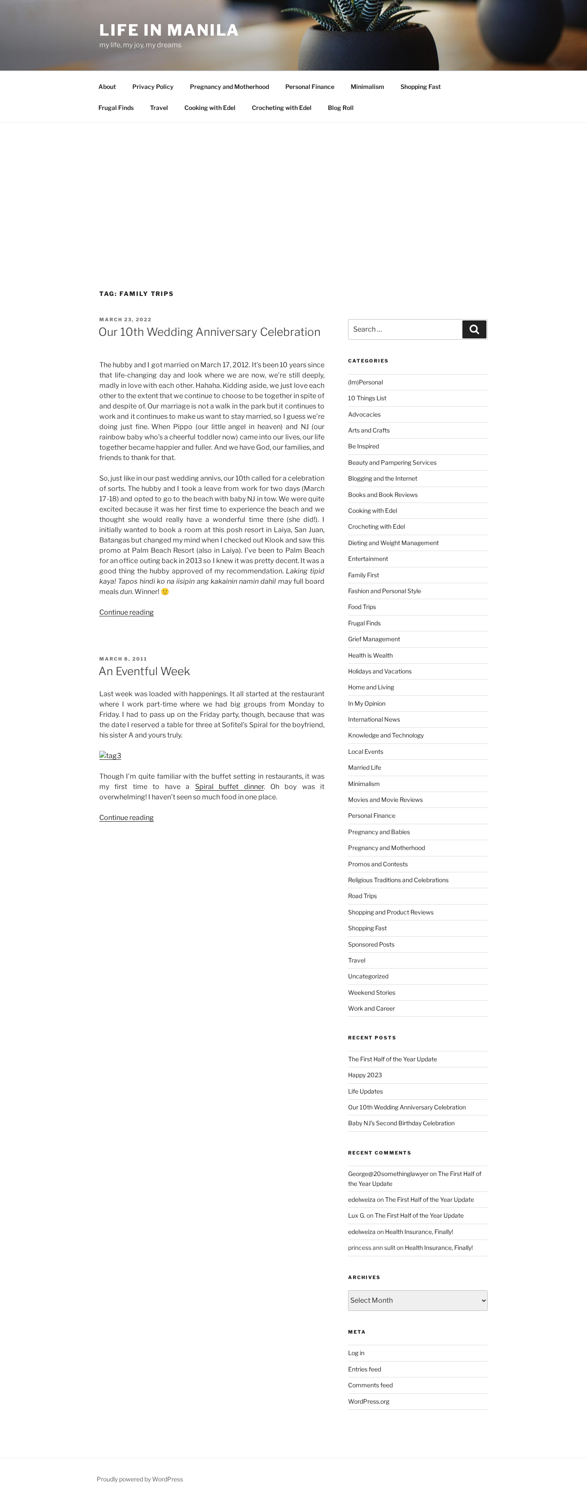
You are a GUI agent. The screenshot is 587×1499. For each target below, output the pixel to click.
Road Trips (362, 895)
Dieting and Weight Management (393, 542)
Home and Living (371, 687)
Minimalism (367, 86)
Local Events (365, 751)
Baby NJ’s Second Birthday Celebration (401, 1123)
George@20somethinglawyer (388, 1173)
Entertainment (368, 558)
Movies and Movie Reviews (385, 799)
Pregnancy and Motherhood (229, 86)
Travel (159, 107)
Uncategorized (368, 976)
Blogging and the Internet (382, 478)
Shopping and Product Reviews (391, 912)
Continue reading (126, 612)
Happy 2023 (365, 1075)
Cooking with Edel (209, 107)
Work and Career (371, 1008)
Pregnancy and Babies (379, 831)
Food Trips (362, 606)
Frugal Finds (116, 107)
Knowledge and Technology (386, 735)
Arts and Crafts (369, 430)
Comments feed (370, 1385)
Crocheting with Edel (282, 107)
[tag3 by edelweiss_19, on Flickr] (110, 756)
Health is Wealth (370, 655)
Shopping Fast (421, 86)
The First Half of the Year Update (392, 1059)
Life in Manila (169, 30)
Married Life (364, 767)
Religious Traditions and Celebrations (398, 880)
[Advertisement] (293, 187)
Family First (363, 575)
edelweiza (362, 1199)
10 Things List (367, 398)
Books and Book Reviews (383, 494)
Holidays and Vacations (380, 671)
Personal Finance (309, 86)
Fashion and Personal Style (384, 590)
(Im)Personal (365, 382)
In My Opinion (366, 703)
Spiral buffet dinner (229, 787)
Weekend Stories (371, 992)
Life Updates (365, 1091)
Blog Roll (341, 107)
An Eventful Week (144, 671)
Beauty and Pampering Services (392, 462)
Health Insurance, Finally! (419, 1231)
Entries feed (364, 1369)
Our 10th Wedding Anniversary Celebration (209, 331)
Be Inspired (363, 446)
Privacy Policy (153, 86)
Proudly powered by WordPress (140, 1479)
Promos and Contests (378, 864)
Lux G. (356, 1215)
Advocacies (364, 414)
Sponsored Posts (371, 944)
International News (374, 719)
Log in (356, 1352)
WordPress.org (368, 1401)
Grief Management (374, 639)
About (107, 86)
